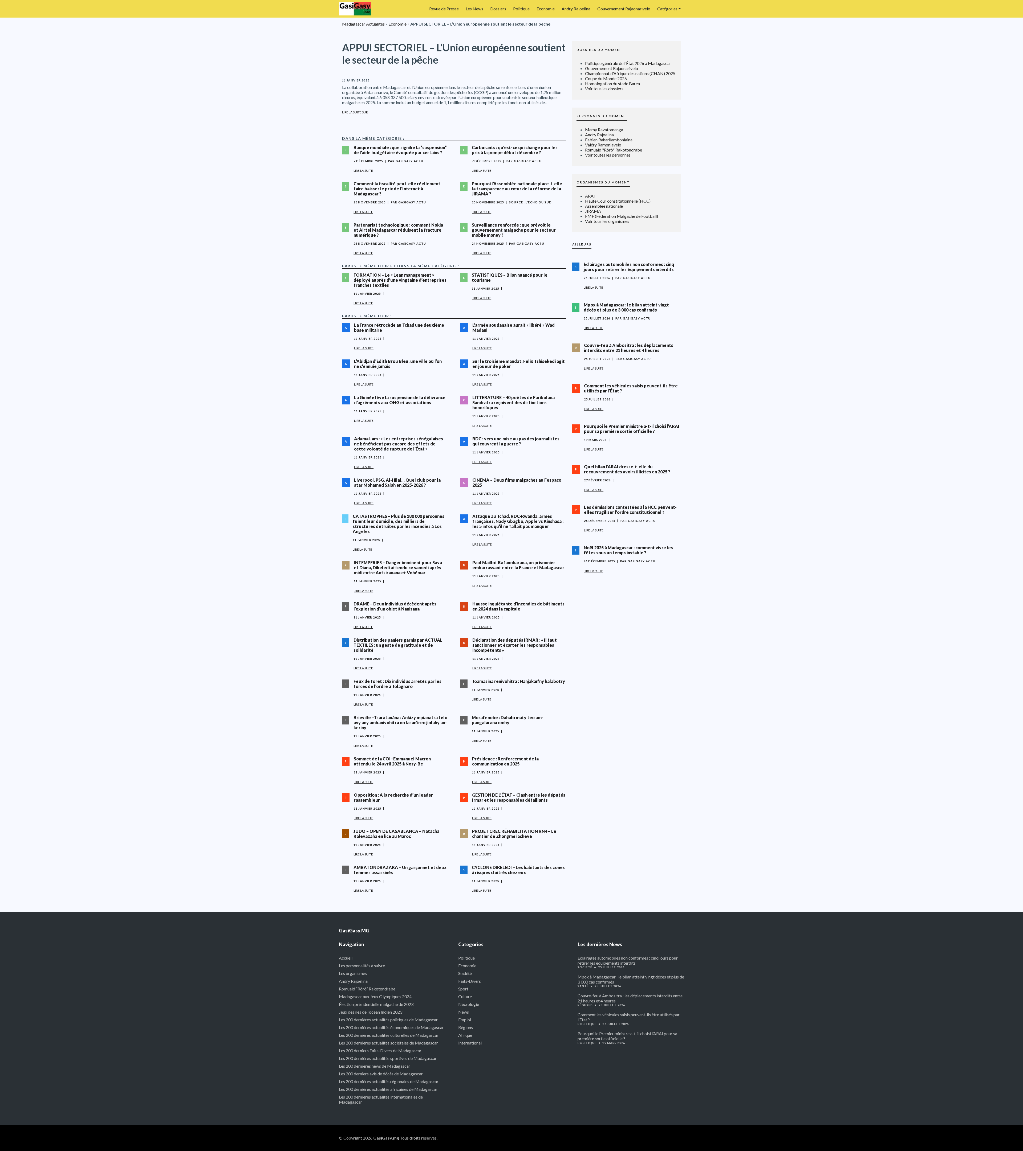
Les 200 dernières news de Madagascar (374, 1065)
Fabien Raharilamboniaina (608, 139)
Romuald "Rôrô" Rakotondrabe (613, 149)
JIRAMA (593, 211)
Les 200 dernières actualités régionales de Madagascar (389, 1081)
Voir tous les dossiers (604, 88)
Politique (521, 8)
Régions (465, 1027)
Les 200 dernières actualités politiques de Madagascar (388, 1019)
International (470, 1042)
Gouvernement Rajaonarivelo (623, 8)
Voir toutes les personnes (608, 154)
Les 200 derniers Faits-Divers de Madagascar (380, 1050)
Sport (463, 988)
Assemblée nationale (604, 205)
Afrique (465, 1035)
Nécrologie (468, 1004)
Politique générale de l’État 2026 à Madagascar (628, 63)
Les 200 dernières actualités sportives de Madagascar (388, 1058)
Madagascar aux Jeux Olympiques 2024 (375, 996)
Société (465, 973)
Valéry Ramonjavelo (603, 144)
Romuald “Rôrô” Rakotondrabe (367, 988)
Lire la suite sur (355, 112)
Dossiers (498, 8)
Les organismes (353, 973)
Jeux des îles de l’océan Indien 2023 (370, 1011)
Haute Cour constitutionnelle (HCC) (618, 200)
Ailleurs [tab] (581, 244)
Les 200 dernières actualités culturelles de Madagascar (389, 1035)
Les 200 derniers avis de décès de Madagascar (381, 1073)
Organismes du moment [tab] (603, 182)
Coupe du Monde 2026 (606, 78)
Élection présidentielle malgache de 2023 (376, 1004)
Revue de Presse (444, 8)
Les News (474, 8)
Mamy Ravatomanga (604, 129)
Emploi (464, 1019)
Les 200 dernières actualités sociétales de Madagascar (388, 1042)
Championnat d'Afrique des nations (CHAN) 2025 (630, 73)
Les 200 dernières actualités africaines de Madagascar (388, 1089)
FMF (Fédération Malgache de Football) (621, 216)
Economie (546, 8)
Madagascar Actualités (363, 23)
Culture (465, 996)
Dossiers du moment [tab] (600, 50)
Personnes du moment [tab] (602, 116)
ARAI (590, 195)
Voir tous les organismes (607, 221)
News (463, 1011)
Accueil (345, 957)
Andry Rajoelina (576, 8)
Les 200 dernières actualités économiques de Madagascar (391, 1027)
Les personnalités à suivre (362, 965)
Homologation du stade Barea (612, 83)
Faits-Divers (469, 981)
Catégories (667, 8)
